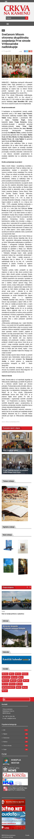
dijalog (25, 674)
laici (20, 680)
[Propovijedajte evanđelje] (8, 545)
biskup (6, 674)
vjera (25, 687)
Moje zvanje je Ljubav (10, 450)
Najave (5, 734)
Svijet (4, 749)
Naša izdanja (7, 535)
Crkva (18, 674)
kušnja (14, 680)
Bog (12, 674)
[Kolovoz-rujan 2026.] (15, 503)
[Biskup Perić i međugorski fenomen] (23, 566)
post (19, 687)
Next (30, 587)
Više (28, 602)
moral (5, 684)
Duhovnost (6, 738)
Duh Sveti (6, 677)
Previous (27, 587)
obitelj (20, 684)
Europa (15, 677)
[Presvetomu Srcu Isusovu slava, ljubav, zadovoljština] (23, 546)
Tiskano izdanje (8, 481)
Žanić (5, 690)
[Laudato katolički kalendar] (16, 663)
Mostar (13, 684)
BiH (3, 30)
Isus (21, 677)
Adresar (5, 621)
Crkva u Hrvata (7, 745)
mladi (26, 680)
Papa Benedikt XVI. (9, 687)
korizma (6, 680)
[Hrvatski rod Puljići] (8, 565)
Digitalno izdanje (8, 527)
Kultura (5, 741)
